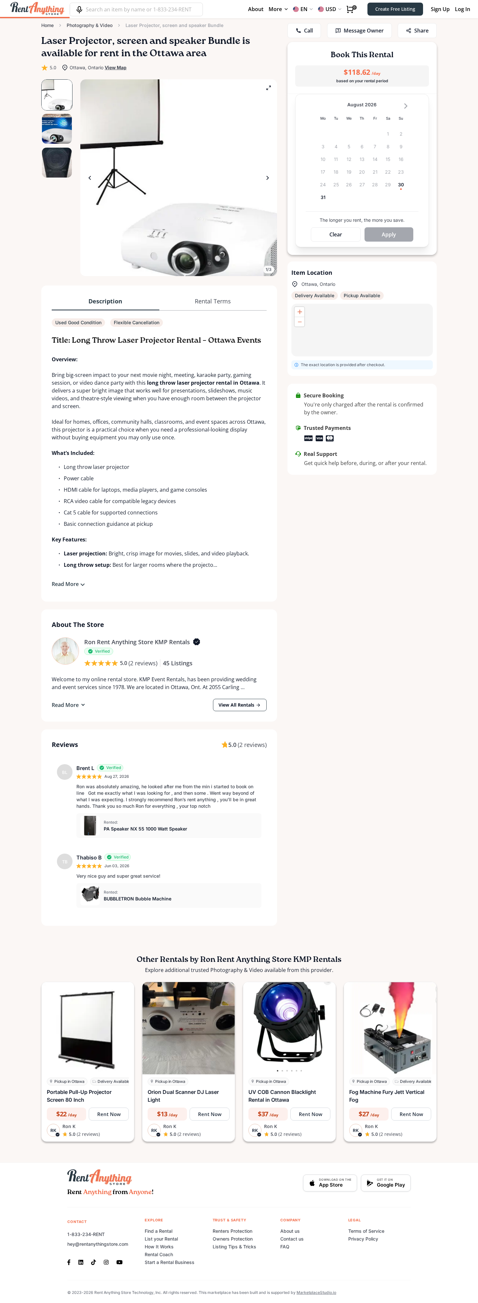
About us (290, 1231)
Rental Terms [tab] (213, 301)
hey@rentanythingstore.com (97, 1244)
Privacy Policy (363, 1239)
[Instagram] (106, 1262)
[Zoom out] (299, 321)
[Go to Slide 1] (57, 95)
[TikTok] (93, 1262)
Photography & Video (90, 25)
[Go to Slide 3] (57, 162)
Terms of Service (366, 1231)
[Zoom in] (299, 312)
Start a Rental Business (169, 1262)
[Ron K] (65, 651)
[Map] (362, 330)
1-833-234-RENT (86, 1234)
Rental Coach (159, 1254)
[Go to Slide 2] (57, 128)
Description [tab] (105, 301)
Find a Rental (158, 1231)
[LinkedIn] (80, 1262)
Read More (65, 584)
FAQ (284, 1246)
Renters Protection (232, 1231)
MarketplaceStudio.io (316, 1292)
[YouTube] (119, 1262)
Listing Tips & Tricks (234, 1246)
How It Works (159, 1246)
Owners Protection (233, 1239)
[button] (178, 177)
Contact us (292, 1239)
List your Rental (161, 1239)
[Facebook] (70, 1262)
